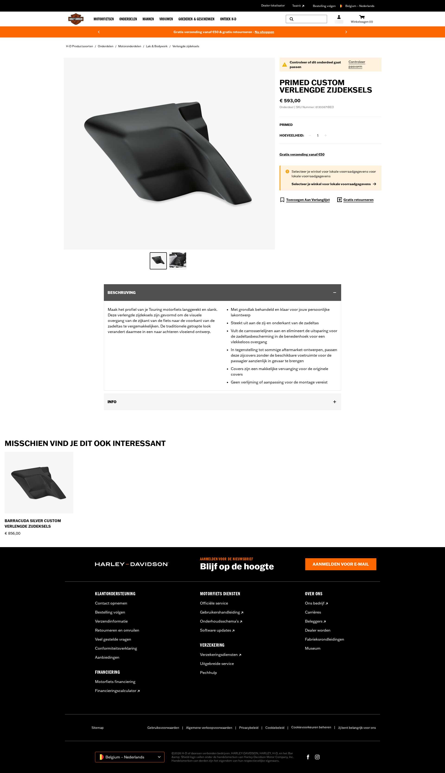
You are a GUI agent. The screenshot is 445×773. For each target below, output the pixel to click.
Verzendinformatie (111, 621)
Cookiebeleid (274, 727)
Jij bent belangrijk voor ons (357, 727)
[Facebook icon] (308, 757)
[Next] (346, 32)
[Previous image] (73, 153)
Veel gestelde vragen (113, 639)
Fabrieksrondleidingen (324, 639)
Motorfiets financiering (115, 681)
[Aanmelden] (339, 19)
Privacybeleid (248, 727)
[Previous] (98, 32)
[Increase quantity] (325, 135)
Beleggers (313, 621)
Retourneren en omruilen (117, 630)
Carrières (313, 612)
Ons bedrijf (314, 603)
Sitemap (98, 727)
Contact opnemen (111, 603)
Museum (313, 648)
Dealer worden (318, 630)
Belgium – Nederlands (359, 6)
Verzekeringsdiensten (219, 654)
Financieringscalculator (115, 690)
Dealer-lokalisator (273, 5)
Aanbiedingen (107, 657)
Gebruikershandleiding (220, 612)
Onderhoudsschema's (219, 621)
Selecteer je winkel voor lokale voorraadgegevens (331, 184)
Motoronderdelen (129, 46)
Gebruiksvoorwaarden (163, 727)
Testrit (296, 5)
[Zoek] (306, 19)
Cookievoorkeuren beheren (311, 727)
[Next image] (265, 153)
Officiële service (214, 603)
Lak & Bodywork (157, 46)
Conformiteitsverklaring (116, 648)
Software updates (215, 630)
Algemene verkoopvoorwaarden (209, 727)
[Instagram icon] (317, 757)
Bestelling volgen (324, 6)
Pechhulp (208, 672)
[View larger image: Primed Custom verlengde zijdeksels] (169, 153)
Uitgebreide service (217, 663)
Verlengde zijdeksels (185, 46)
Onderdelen (105, 46)
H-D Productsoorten (79, 46)
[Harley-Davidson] (144, 564)
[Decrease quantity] (310, 135)
